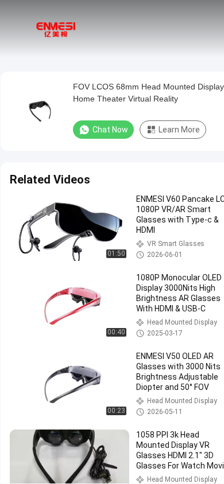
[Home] (56, 28)
